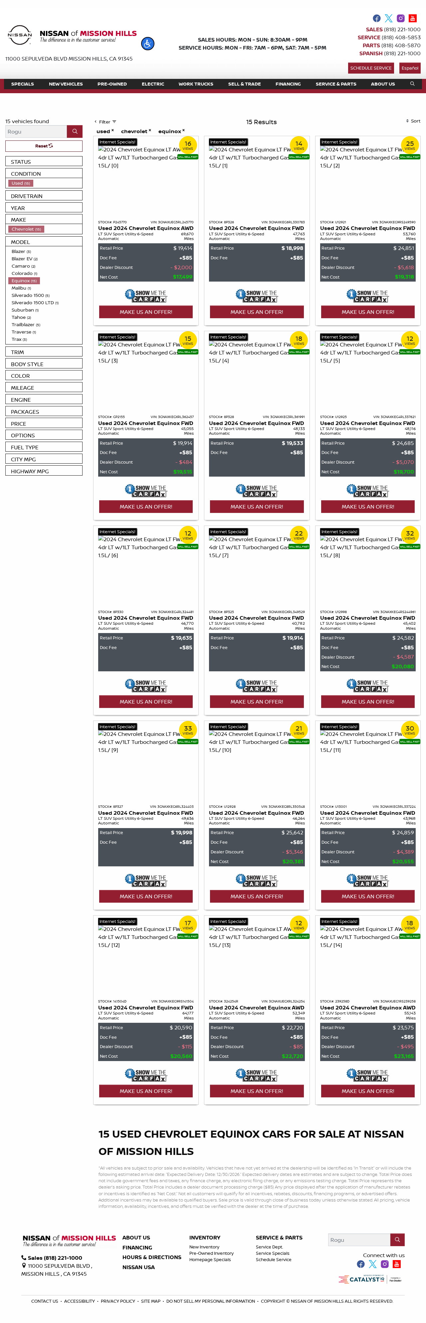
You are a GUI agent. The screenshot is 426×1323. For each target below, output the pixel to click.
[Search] (75, 131)
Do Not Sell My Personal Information (211, 1301)
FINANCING (137, 1248)
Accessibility (80, 1301)
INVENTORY (204, 1238)
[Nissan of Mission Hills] (71, 36)
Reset (42, 146)
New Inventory (204, 1247)
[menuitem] (45, 183)
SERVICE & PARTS (279, 1238)
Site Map (151, 1301)
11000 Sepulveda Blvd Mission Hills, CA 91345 (69, 58)
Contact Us (45, 1301)
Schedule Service (371, 68)
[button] (147, 43)
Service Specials (273, 1253)
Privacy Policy (118, 1301)
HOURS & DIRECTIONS (151, 1257)
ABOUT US (136, 1238)
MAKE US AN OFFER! (146, 312)
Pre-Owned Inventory (211, 1253)
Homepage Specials (210, 1259)
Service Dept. (269, 1247)
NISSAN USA (138, 1267)
